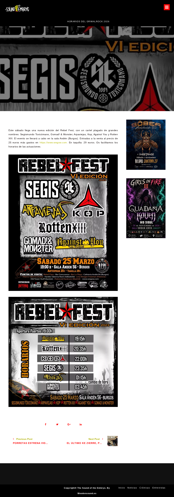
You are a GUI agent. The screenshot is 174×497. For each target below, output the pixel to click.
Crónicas (145, 488)
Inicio (121, 488)
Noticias (122, 79)
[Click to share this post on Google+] (69, 424)
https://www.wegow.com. (54, 142)
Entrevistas (159, 488)
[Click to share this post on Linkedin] (81, 424)
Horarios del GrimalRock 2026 (25, 21)
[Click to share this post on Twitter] (57, 424)
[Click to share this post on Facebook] (46, 424)
